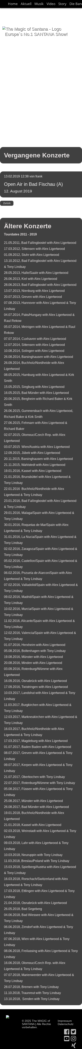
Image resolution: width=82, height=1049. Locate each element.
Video (51, 3)
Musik (39, 3)
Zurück (7, 203)
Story (62, 3)
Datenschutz (65, 1024)
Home (13, 3)
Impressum (65, 1020)
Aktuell (26, 3)
